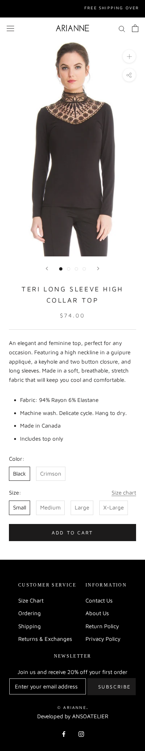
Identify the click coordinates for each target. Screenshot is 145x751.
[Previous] (47, 268)
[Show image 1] (60, 269)
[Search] (122, 28)
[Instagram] (81, 733)
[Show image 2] (68, 269)
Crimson (50, 473)
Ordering (29, 613)
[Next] (98, 268)
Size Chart (31, 600)
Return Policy (102, 626)
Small (19, 507)
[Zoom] (129, 56)
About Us (97, 613)
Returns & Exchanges (45, 639)
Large (82, 507)
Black (19, 473)
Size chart (124, 492)
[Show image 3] (76, 269)
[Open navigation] (10, 28)
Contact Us (99, 600)
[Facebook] (64, 733)
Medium (50, 507)
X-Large (113, 507)
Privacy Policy (103, 639)
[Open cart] (135, 28)
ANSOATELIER (90, 716)
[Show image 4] (84, 269)
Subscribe (114, 687)
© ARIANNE (71, 707)
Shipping (29, 626)
